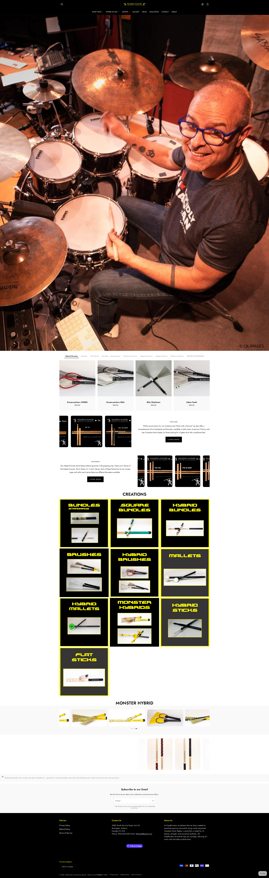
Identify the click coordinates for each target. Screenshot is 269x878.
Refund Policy (64, 829)
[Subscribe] (152, 801)
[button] (61, 4)
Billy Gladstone (153, 402)
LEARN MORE (174, 439)
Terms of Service (65, 832)
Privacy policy (114, 875)
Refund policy (125, 875)
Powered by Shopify (80, 875)
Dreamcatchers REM (115, 402)
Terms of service (136, 875)
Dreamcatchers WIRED (77, 402)
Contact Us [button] (116, 820)
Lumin (98, 875)
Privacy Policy (64, 825)
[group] (134, 183)
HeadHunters (69, 875)
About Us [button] (168, 820)
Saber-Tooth (191, 402)
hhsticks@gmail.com (144, 833)
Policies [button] (62, 820)
